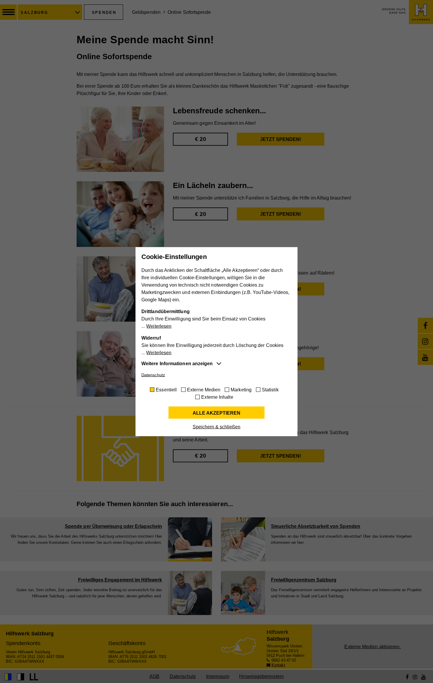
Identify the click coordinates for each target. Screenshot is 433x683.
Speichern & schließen (216, 426)
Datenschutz (153, 374)
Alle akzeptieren (216, 412)
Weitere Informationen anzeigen (177, 363)
